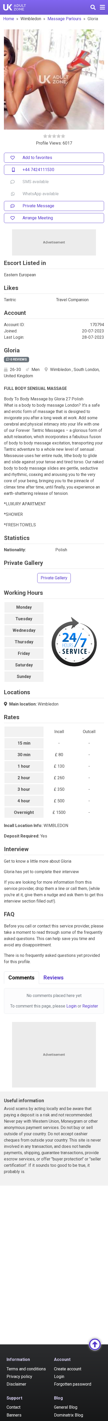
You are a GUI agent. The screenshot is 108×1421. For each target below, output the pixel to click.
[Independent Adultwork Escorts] (14, 7)
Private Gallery (54, 577)
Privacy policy (19, 1376)
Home (8, 18)
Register (90, 1006)
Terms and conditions (26, 1368)
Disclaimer (16, 1384)
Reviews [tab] (54, 977)
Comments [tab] (21, 977)
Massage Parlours (64, 18)
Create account (67, 1368)
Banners (14, 1415)
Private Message (38, 205)
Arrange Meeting (38, 217)
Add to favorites (37, 157)
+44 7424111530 (38, 169)
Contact (13, 1407)
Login (71, 1006)
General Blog (65, 1407)
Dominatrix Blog (68, 1415)
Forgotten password (72, 1384)
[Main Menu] (102, 7)
